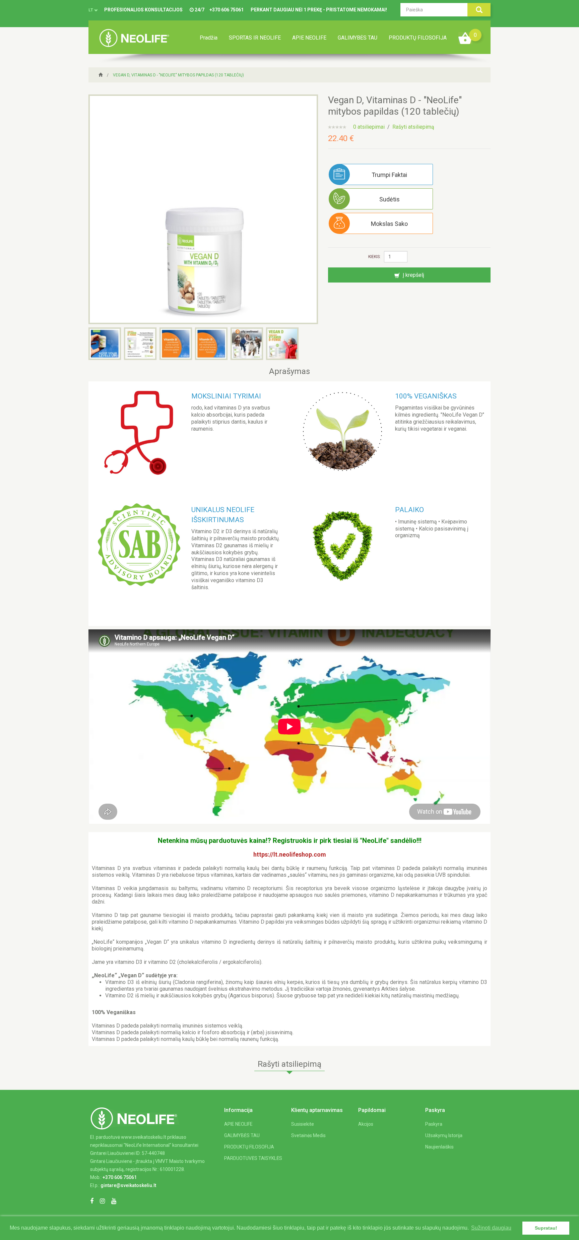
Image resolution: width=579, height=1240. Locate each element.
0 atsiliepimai (369, 127)
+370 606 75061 (226, 9)
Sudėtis (389, 199)
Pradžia (208, 38)
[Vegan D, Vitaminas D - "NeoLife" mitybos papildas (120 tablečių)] (203, 209)
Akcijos (365, 1124)
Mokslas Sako (389, 223)
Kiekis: (374, 256)
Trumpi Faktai (389, 174)
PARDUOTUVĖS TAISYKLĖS (253, 1158)
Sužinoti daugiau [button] (491, 1228)
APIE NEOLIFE (309, 38)
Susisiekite (302, 1124)
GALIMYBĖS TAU (357, 38)
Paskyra (433, 1124)
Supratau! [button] (546, 1228)
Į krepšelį (412, 275)
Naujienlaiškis (439, 1147)
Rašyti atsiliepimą (413, 127)
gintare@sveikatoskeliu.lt (128, 1185)
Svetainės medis (308, 1135)
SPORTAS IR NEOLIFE (255, 38)
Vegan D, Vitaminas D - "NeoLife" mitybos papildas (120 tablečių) (178, 75)
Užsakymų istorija (443, 1135)
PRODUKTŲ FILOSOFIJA (418, 38)
